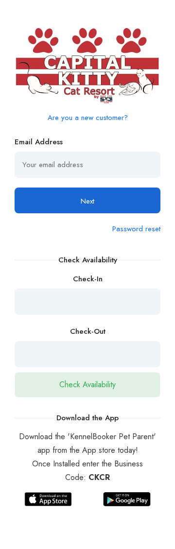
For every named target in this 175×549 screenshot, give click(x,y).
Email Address (39, 142)
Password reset (136, 228)
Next (87, 201)
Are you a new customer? (88, 117)
